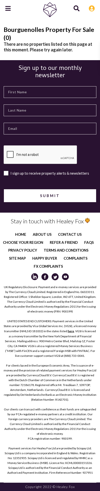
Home (20, 234)
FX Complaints (48, 266)
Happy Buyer (44, 258)
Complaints (75, 258)
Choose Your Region (23, 242)
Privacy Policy (22, 250)
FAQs (89, 242)
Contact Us (70, 234)
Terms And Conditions (66, 250)
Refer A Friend (64, 242)
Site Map (17, 258)
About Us (42, 234)
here (71, 331)
